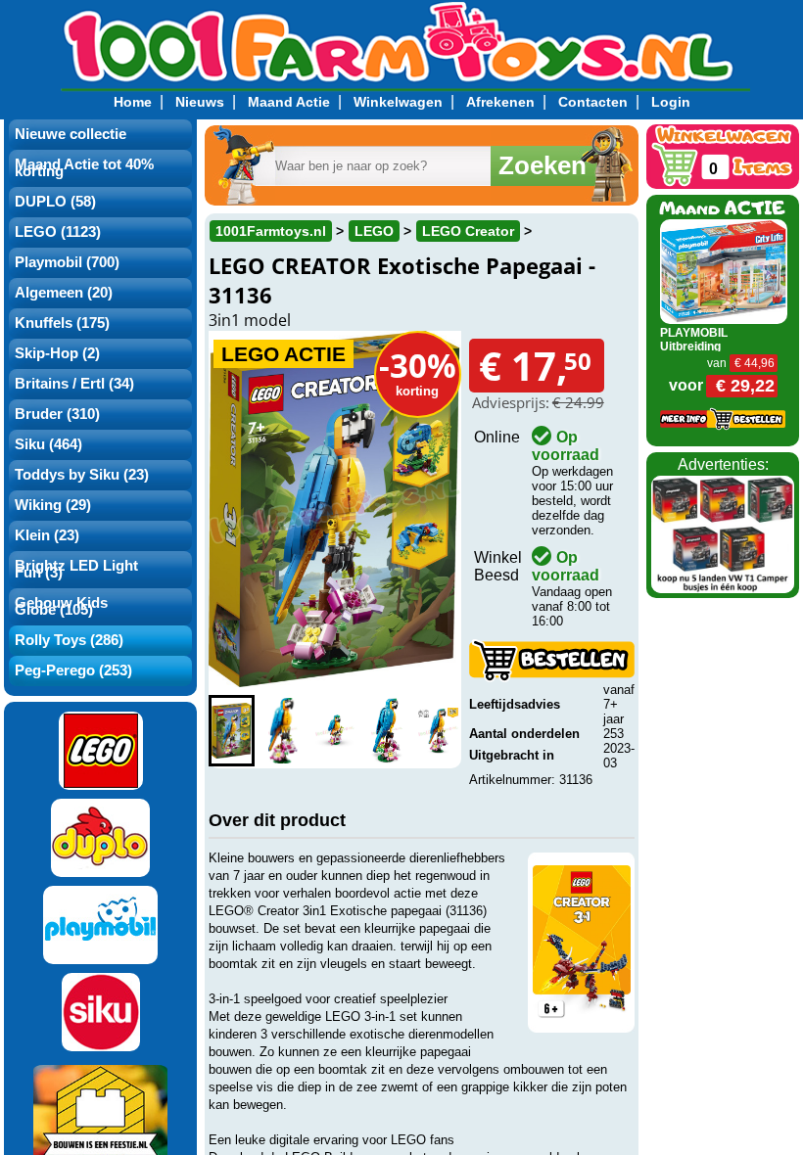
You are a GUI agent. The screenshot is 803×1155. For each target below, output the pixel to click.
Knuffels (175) (62, 323)
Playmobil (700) (67, 262)
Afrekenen (500, 102)
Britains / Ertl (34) (74, 384)
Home (133, 102)
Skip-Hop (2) (57, 353)
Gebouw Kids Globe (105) (61, 606)
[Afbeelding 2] (283, 730)
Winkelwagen (398, 102)
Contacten (593, 102)
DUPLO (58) (55, 201)
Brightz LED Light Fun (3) (76, 569)
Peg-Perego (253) (73, 670)
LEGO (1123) (58, 232)
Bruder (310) (57, 414)
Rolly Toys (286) (69, 640)
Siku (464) (48, 444)
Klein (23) (47, 535)
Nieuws (199, 102)
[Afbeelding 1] (232, 730)
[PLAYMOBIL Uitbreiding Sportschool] (723, 270)
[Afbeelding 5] (438, 730)
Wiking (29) (53, 505)
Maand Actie (289, 102)
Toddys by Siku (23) (82, 475)
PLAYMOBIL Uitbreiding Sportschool (694, 346)
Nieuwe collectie (70, 134)
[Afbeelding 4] (386, 730)
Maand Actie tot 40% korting (84, 168)
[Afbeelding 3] (335, 730)
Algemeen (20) (64, 292)
